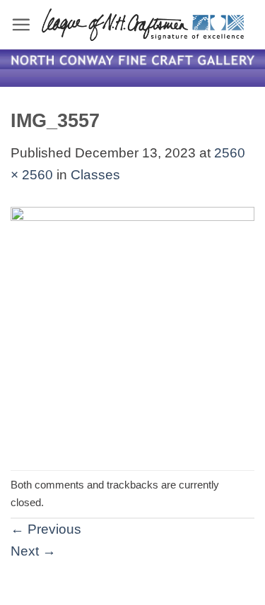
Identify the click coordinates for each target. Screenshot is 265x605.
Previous (46, 529)
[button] (21, 24)
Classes (95, 174)
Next (33, 551)
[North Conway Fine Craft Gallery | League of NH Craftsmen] (143, 24)
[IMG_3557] (132, 327)
